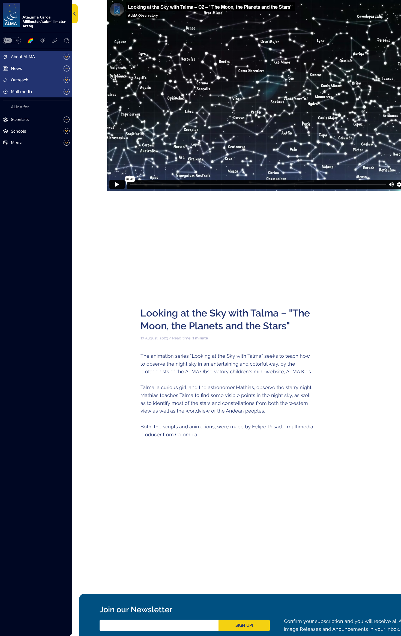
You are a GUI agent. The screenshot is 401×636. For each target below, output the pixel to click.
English (7, 40)
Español (16, 40)
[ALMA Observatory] (36, 15)
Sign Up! (244, 625)
